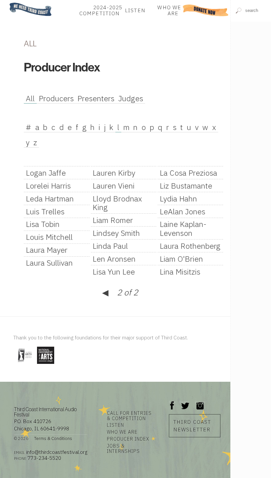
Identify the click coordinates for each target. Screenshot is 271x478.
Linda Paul (110, 246)
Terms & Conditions (53, 438)
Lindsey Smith (116, 233)
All (30, 98)
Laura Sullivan (49, 263)
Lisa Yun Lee (114, 272)
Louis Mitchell (49, 237)
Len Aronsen (114, 259)
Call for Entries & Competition (129, 415)
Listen (135, 10)
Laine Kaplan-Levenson (183, 228)
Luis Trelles (45, 211)
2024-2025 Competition (100, 10)
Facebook (172, 402)
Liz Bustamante (186, 186)
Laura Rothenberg (190, 246)
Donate (205, 10)
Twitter (184, 402)
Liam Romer (113, 220)
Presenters (95, 98)
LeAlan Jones (182, 211)
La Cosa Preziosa (188, 173)
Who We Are (169, 10)
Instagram (200, 402)
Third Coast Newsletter (192, 425)
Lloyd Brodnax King (117, 203)
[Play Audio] (251, 42)
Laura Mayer (46, 250)
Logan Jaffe (46, 173)
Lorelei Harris (48, 186)
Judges (130, 98)
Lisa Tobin (42, 224)
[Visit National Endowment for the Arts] (45, 364)
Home (11, 3)
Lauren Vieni (114, 186)
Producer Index (128, 439)
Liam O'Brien (181, 259)
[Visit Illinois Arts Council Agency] (24, 364)
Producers (56, 98)
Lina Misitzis (180, 272)
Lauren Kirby (114, 173)
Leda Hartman (50, 198)
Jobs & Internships (123, 448)
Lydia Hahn (178, 198)
